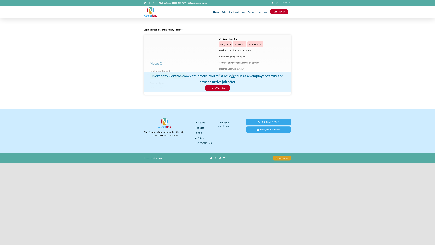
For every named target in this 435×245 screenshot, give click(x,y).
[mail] (224, 158)
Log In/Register (217, 88)
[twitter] (211, 158)
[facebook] (215, 158)
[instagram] (220, 158)
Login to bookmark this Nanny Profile (163, 29)
